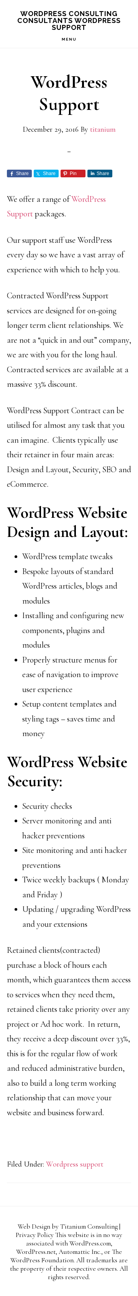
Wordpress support (75, 1164)
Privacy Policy (35, 1235)
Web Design (34, 1226)
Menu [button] (69, 39)
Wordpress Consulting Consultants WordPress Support (69, 20)
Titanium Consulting (89, 1226)
